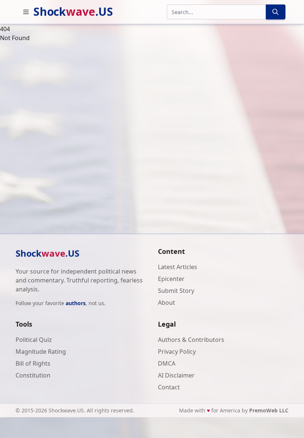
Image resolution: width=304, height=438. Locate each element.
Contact (169, 387)
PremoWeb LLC (268, 410)
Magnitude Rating (41, 351)
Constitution (33, 375)
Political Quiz (34, 340)
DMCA (166, 363)
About (166, 302)
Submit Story (176, 291)
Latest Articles (177, 267)
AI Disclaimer (176, 375)
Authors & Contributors (191, 340)
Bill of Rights (33, 363)
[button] (26, 11)
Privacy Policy (177, 351)
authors (76, 303)
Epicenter (171, 279)
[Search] (275, 11)
